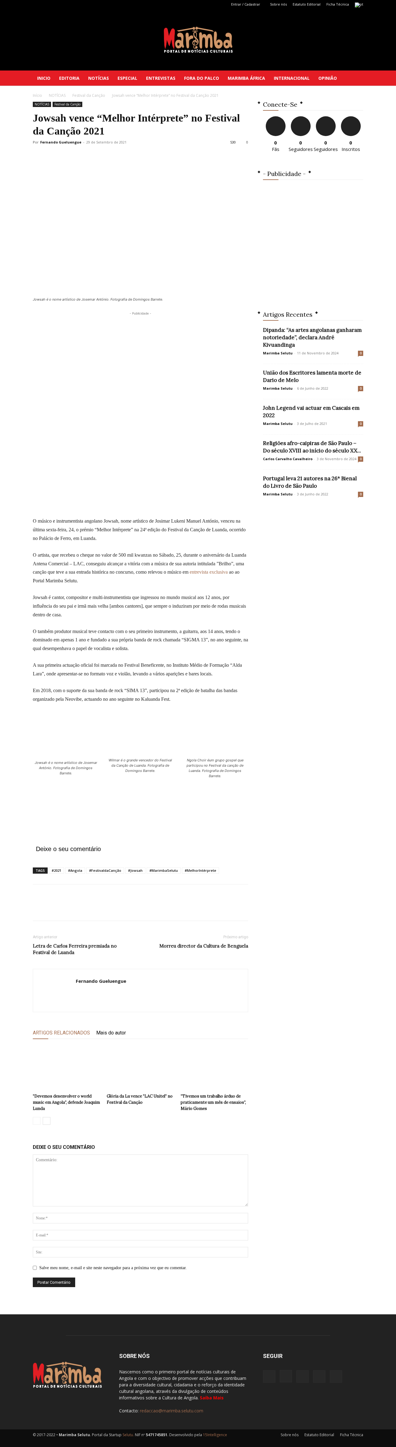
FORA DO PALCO (201, 78)
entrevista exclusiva (209, 572)
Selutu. (128, 1434)
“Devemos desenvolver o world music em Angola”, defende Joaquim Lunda (66, 1102)
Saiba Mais (212, 1398)
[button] (355, 78)
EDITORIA (69, 78)
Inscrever (350, 118)
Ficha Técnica (337, 4)
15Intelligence (215, 1434)
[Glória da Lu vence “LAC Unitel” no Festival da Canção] (140, 1068)
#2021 (56, 870)
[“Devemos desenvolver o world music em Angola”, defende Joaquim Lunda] (66, 1068)
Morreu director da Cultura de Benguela (203, 946)
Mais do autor (111, 1033)
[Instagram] (47, 4)
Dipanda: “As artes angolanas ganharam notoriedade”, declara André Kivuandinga (312, 337)
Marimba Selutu (278, 353)
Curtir (275, 118)
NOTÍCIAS (98, 78)
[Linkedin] (57, 4)
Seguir (300, 118)
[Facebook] (37, 4)
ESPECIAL (127, 78)
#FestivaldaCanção (105, 870)
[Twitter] (68, 4)
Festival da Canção (88, 95)
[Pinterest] (67, 908)
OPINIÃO (327, 78)
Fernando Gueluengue (60, 142)
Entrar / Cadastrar (245, 4)
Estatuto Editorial (307, 4)
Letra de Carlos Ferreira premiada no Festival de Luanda (75, 949)
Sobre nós (278, 4)
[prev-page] (37, 1121)
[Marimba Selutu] (198, 40)
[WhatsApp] (81, 908)
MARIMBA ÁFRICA (246, 78)
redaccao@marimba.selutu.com (171, 1411)
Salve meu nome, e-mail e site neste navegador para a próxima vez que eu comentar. (113, 1267)
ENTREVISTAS (160, 78)
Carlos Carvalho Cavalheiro (287, 458)
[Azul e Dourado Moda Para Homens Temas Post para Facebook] (313, 241)
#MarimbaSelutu (163, 870)
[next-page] (46, 1121)
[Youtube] (78, 4)
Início (37, 95)
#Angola (75, 870)
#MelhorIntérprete (200, 870)
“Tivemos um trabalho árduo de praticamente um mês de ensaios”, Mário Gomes (213, 1102)
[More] (96, 908)
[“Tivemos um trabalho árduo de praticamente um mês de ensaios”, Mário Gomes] (214, 1068)
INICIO (43, 78)
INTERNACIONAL (292, 78)
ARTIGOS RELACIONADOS (61, 1033)
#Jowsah (135, 870)
